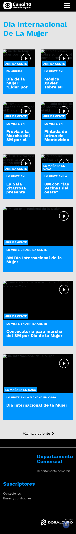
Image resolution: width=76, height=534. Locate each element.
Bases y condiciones (17, 498)
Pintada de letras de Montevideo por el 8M (56, 137)
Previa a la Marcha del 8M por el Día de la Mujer (18, 139)
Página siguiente (36, 433)
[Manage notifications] (66, 524)
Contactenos (12, 493)
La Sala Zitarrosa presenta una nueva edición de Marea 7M (17, 194)
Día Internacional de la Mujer (36, 405)
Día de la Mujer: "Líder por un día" (17, 85)
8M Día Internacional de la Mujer (34, 259)
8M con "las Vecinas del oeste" (56, 187)
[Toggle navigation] (67, 5)
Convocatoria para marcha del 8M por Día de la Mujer (34, 333)
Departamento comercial (54, 471)
